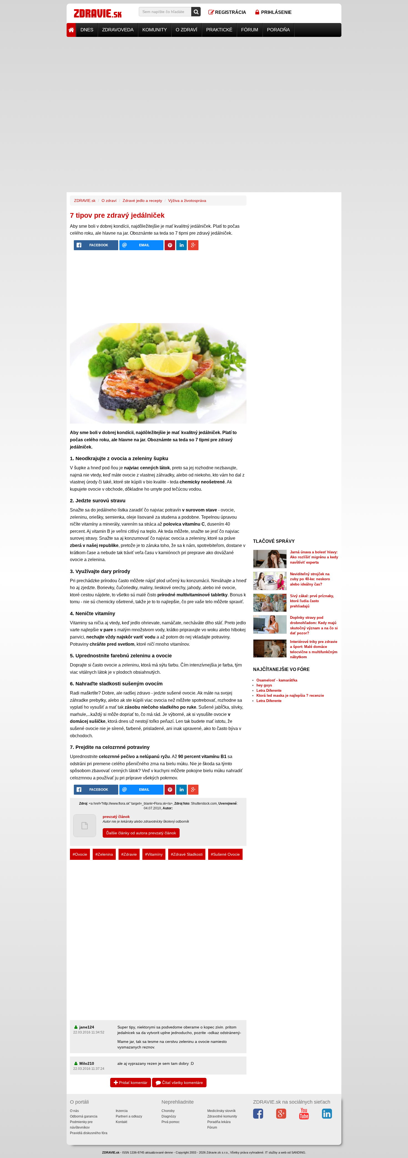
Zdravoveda (118, 29)
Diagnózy (169, 1116)
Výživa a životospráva (187, 200)
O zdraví (186, 29)
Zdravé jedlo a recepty (142, 200)
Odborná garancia (83, 1116)
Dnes (86, 29)
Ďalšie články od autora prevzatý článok (141, 833)
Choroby (168, 1111)
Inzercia (122, 1111)
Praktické (219, 29)
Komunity (154, 29)
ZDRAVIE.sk (84, 200)
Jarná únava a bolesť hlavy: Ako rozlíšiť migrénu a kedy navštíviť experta (314, 557)
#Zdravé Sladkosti (187, 854)
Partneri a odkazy (129, 1116)
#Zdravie (129, 854)
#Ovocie (80, 854)
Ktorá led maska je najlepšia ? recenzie (290, 695)
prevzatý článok (116, 817)
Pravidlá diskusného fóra (88, 1133)
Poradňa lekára (219, 1122)
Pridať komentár (132, 1082)
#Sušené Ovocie (225, 854)
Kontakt (121, 1122)
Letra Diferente (268, 690)
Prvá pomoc (171, 1122)
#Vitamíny (154, 854)
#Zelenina (104, 854)
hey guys (264, 685)
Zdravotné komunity (222, 1116)
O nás (74, 1111)
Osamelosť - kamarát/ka (276, 680)
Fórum (249, 29)
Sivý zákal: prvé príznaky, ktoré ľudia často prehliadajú (312, 601)
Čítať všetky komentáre (182, 1082)
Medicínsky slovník (221, 1111)
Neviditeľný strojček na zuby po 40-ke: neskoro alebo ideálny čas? (310, 579)
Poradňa (278, 29)
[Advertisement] (204, 76)
